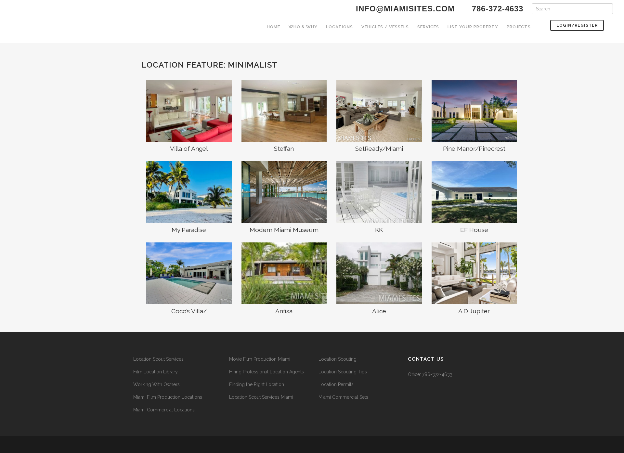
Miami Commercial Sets (343, 397)
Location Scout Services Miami (261, 397)
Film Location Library (155, 371)
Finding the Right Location (256, 384)
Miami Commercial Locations (164, 409)
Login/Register (577, 25)
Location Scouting (337, 359)
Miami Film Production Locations (167, 397)
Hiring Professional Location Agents (266, 371)
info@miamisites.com (404, 8)
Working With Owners (156, 384)
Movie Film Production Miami (259, 359)
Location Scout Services (158, 359)
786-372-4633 (437, 374)
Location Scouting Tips (342, 371)
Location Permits (336, 384)
